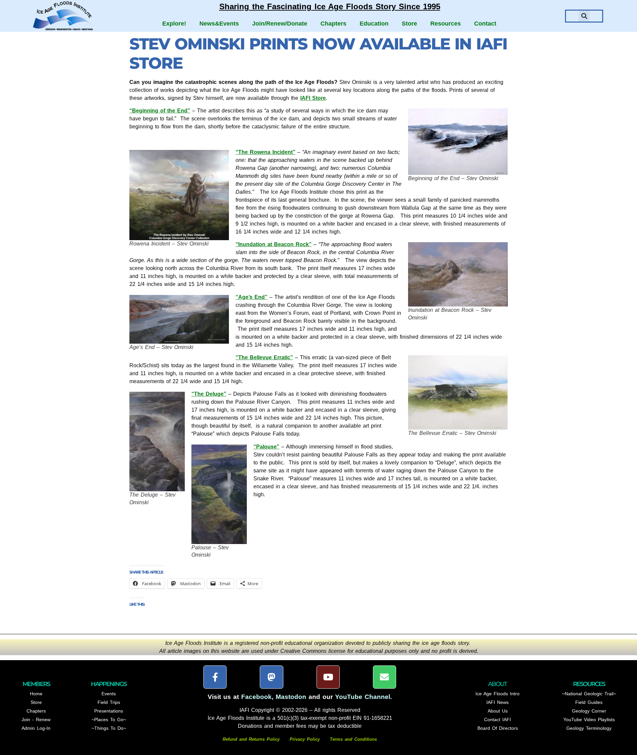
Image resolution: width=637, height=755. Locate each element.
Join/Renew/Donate (279, 23)
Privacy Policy (305, 739)
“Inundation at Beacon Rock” (274, 244)
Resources (445, 23)
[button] (584, 16)
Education (374, 23)
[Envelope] (384, 677)
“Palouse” (266, 446)
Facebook (256, 696)
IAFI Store (313, 98)
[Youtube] (328, 677)
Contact (485, 23)
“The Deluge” (208, 394)
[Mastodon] (271, 677)
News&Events (219, 23)
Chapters (333, 23)
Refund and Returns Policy (252, 739)
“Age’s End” (251, 297)
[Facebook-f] (215, 677)
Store (409, 23)
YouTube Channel (362, 696)
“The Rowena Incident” (265, 152)
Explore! (174, 23)
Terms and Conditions (353, 739)
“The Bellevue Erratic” (264, 357)
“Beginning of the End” (159, 110)
